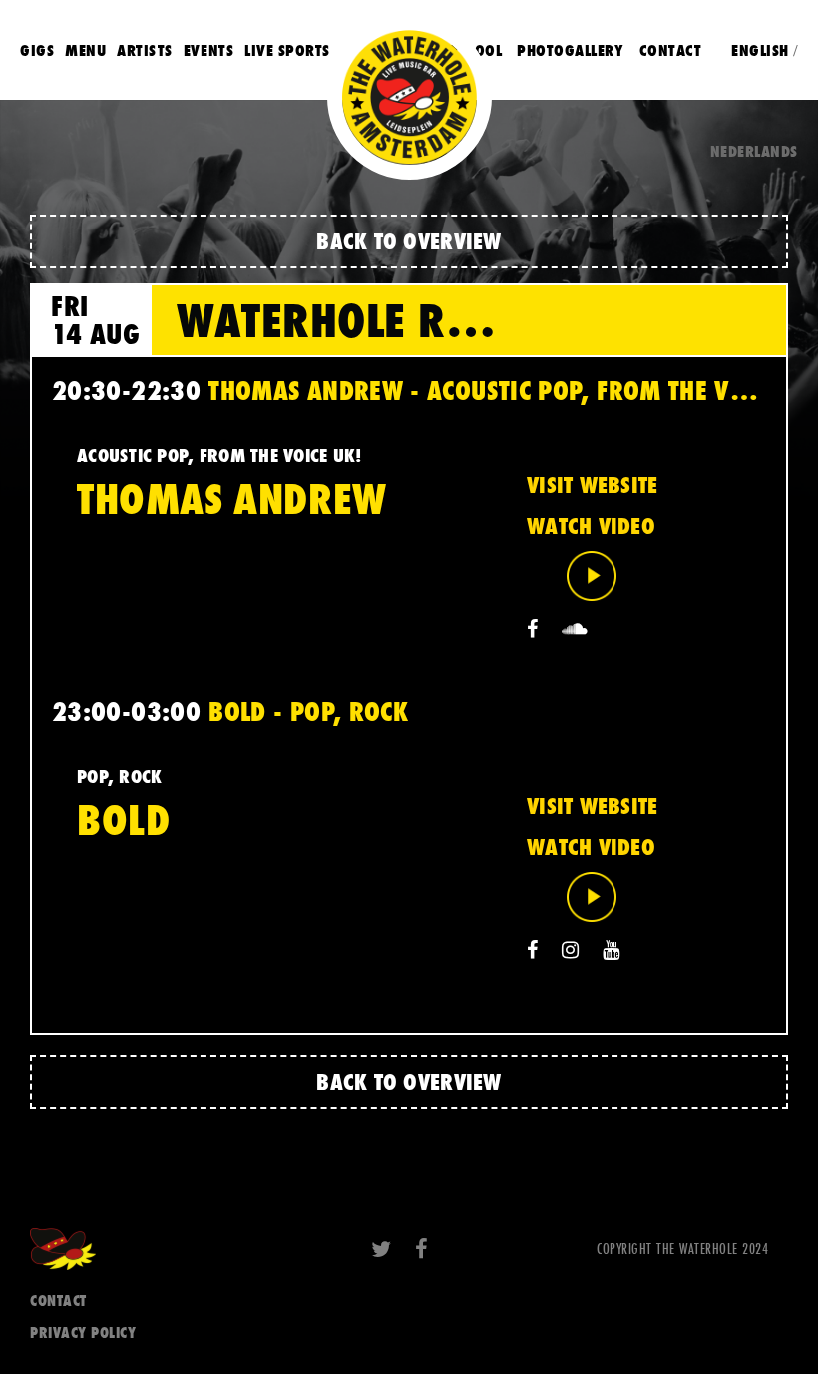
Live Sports (287, 50)
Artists (145, 50)
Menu (85, 50)
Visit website (592, 485)
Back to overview (408, 241)
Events (208, 50)
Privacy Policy (83, 1332)
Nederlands (754, 151)
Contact (670, 50)
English (760, 50)
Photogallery (570, 50)
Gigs (37, 50)
